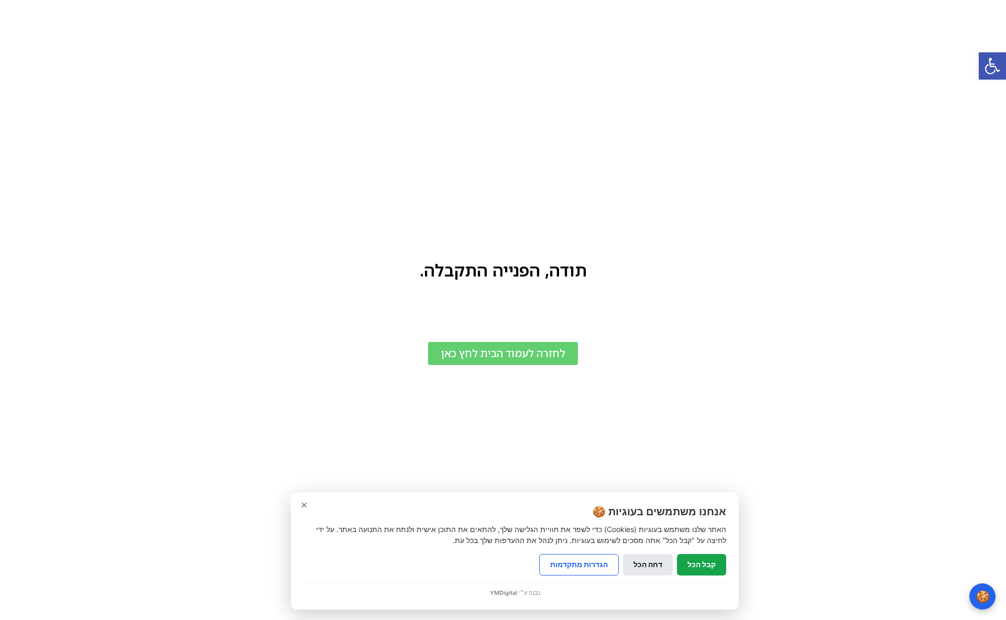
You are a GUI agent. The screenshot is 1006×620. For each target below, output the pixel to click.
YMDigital (503, 592)
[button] (992, 66)
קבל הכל (701, 564)
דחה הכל (647, 564)
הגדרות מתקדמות (579, 564)
